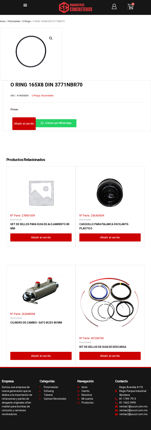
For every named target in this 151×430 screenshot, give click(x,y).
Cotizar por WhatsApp (57, 122)
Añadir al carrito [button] (41, 237)
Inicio (3, 21)
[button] (25, 5)
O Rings (26, 21)
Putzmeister (14, 21)
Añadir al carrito (24, 123)
